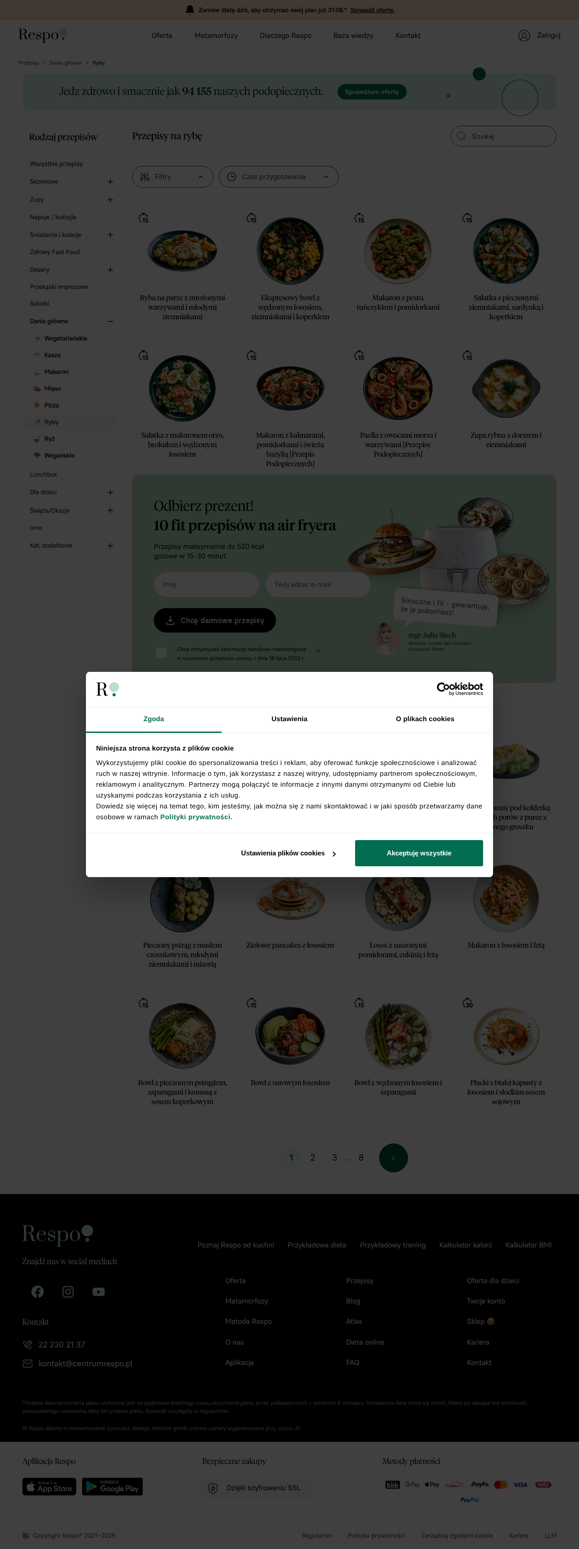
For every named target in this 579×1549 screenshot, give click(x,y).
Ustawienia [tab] (289, 719)
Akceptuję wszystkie (419, 853)
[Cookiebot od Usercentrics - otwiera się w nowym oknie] (443, 689)
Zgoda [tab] (153, 719)
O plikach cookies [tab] (425, 719)
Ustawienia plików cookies (283, 853)
